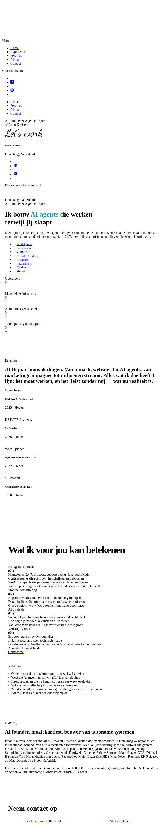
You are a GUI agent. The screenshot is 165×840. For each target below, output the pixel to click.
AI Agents (22, 259)
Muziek (21, 271)
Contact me (16, 652)
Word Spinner (24, 244)
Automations (24, 263)
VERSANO (23, 252)
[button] (82, 576)
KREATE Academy (28, 255)
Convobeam (24, 248)
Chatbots (22, 267)
